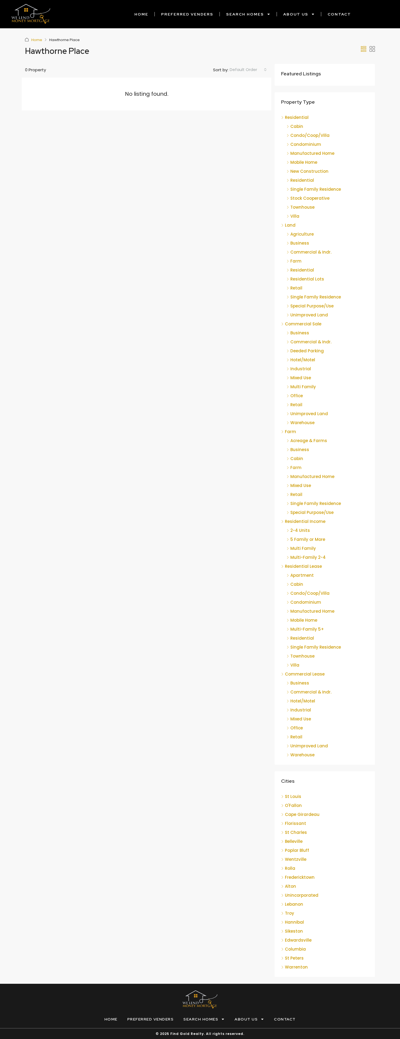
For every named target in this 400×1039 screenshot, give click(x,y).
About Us (295, 14)
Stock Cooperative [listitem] (310, 198)
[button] (363, 49)
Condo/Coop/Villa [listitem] (310, 135)
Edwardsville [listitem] (298, 940)
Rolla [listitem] (290, 868)
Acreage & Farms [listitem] (308, 440)
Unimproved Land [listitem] (309, 315)
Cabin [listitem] (296, 126)
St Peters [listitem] (294, 958)
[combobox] (248, 69)
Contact (339, 14)
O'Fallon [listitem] (293, 805)
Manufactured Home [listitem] (312, 153)
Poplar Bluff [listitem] (297, 850)
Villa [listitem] (294, 216)
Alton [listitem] (290, 886)
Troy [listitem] (289, 913)
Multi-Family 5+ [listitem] (307, 629)
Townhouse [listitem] (302, 207)
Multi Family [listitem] (303, 387)
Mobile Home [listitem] (303, 162)
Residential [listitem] (297, 117)
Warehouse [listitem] (302, 423)
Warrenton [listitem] (296, 967)
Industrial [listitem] (300, 369)
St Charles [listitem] (296, 832)
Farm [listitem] (295, 261)
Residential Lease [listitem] (303, 566)
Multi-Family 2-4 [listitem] (308, 557)
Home (141, 14)
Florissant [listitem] (295, 823)
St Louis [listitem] (293, 796)
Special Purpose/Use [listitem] (312, 306)
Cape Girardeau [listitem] (302, 814)
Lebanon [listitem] (294, 904)
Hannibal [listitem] (294, 922)
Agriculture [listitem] (302, 234)
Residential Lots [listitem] (307, 279)
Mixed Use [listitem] (300, 378)
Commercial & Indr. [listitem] (310, 252)
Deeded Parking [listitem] (307, 351)
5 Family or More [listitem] (307, 539)
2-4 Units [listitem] (300, 530)
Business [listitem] (299, 243)
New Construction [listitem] (309, 171)
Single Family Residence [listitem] (315, 189)
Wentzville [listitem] (295, 859)
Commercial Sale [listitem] (303, 324)
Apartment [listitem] (302, 575)
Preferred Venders (187, 14)
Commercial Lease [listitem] (305, 674)
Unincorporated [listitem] (301, 895)
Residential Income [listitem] (305, 521)
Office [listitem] (296, 396)
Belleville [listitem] (294, 841)
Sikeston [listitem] (294, 931)
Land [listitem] (290, 225)
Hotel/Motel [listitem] (302, 360)
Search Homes (245, 14)
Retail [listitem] (296, 288)
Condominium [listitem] (305, 144)
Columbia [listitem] (295, 949)
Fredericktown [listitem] (300, 877)
